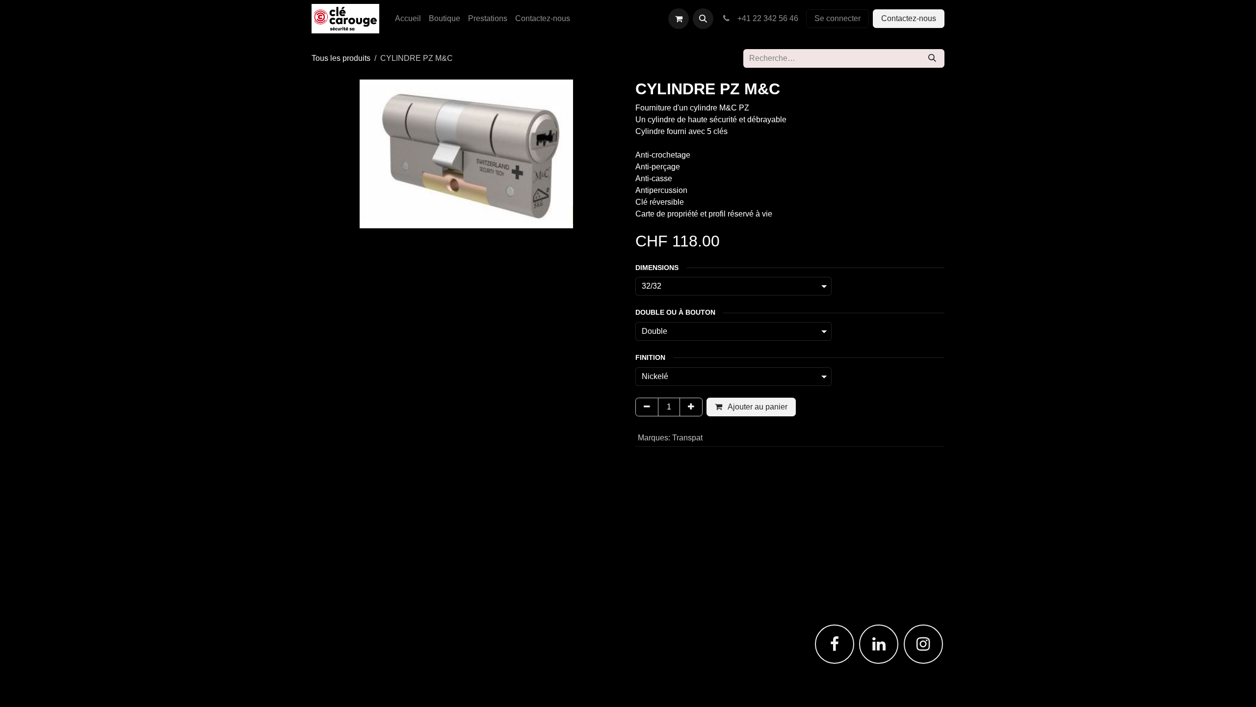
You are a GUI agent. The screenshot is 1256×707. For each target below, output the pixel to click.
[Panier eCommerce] (678, 18)
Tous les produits (341, 58)
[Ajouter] (691, 407)
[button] (703, 18)
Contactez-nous (908, 18)
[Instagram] (923, 644)
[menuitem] (408, 18)
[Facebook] (834, 644)
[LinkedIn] (878, 644)
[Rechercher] (932, 58)
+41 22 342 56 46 (765, 18)
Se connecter (837, 18)
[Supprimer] (646, 407)
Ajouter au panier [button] (756, 407)
